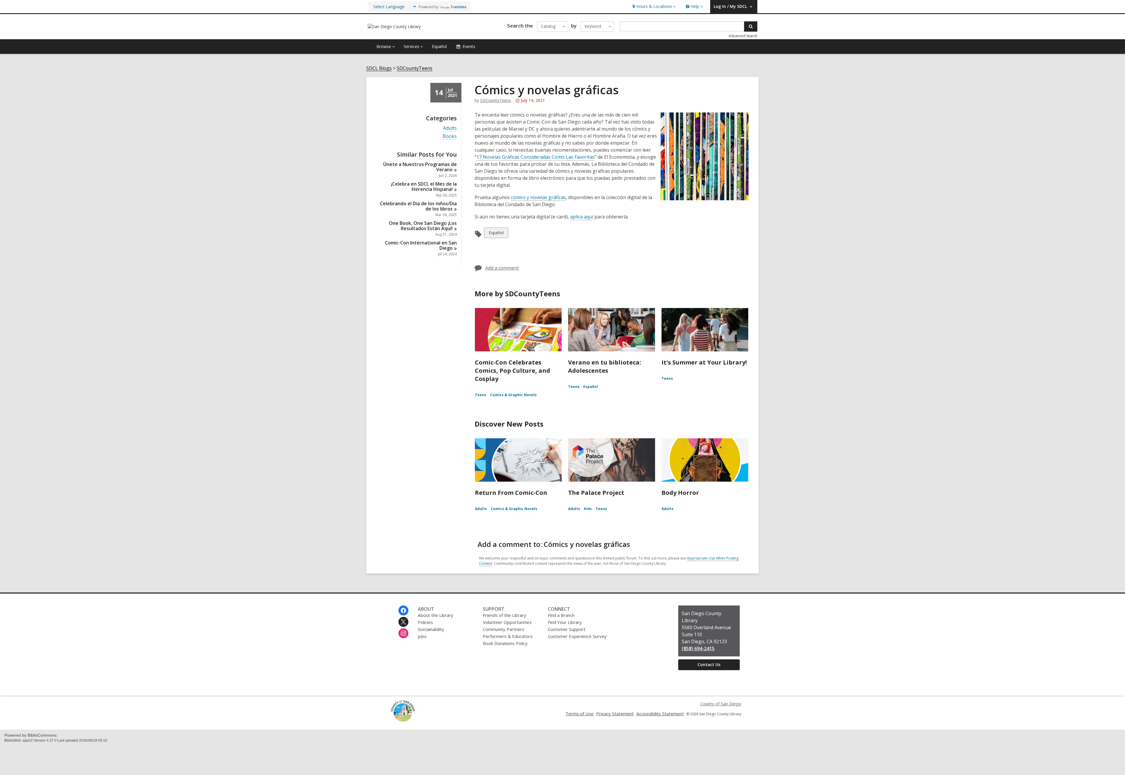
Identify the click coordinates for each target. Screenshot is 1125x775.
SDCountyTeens (414, 68)
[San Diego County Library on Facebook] (403, 610)
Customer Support (566, 629)
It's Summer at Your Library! (704, 362)
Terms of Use (579, 713)
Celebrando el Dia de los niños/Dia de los (418, 206)
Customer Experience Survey (577, 636)
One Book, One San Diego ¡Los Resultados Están (423, 226)
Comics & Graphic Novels (513, 394)
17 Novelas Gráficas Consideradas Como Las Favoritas (535, 157)
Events (469, 46)
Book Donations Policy (505, 643)
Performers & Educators (508, 636)
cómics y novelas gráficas (538, 197)
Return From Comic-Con (511, 493)
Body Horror (680, 493)
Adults (450, 128)
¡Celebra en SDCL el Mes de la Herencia (424, 186)
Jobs (422, 636)
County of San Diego (720, 703)
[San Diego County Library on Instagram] (403, 633)
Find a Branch (561, 615)
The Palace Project (596, 493)
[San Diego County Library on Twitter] (403, 622)
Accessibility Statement (660, 713)
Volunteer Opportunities (507, 622)
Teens (480, 394)
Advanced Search (743, 35)
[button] (653, 6)
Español (439, 46)
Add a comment (502, 268)
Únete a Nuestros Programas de (420, 167)
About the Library (435, 615)
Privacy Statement (615, 713)
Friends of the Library (504, 615)
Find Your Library (565, 622)
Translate (458, 6)
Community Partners (503, 629)
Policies (425, 622)
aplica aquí (581, 216)
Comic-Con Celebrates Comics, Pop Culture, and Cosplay (512, 370)
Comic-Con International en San (421, 245)
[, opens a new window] (403, 720)
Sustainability (431, 629)
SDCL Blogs (379, 68)
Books (450, 136)
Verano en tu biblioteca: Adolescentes (604, 366)
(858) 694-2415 (698, 648)
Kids (588, 508)
